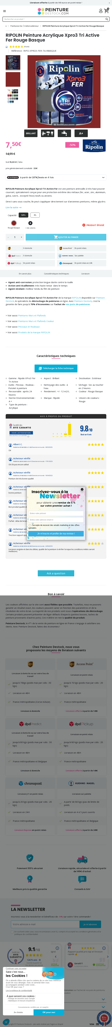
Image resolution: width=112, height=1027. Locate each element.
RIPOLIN (76, 297)
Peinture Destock (83, 301)
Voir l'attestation (21, 433)
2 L (35, 215)
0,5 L (23, 215)
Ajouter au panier (66, 237)
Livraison (86, 273)
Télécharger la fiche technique (56, 368)
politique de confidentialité (26, 934)
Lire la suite (12, 207)
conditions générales (88, 931)
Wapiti (60, 1024)
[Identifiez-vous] (101, 11)
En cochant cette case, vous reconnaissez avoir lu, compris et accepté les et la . (57, 933)
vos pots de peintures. (78, 304)
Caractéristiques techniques (56, 273)
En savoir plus (25, 273)
